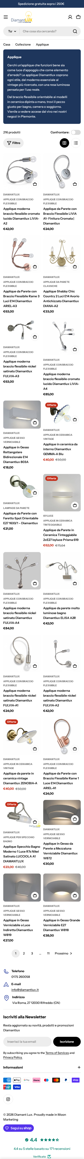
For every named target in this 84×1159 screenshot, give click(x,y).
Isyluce (48, 515)
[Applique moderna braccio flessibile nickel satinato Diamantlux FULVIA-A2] (62, 653)
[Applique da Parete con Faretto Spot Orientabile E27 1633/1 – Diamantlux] (22, 486)
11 (48, 953)
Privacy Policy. (12, 1057)
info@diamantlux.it (25, 990)
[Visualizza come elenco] (76, 143)
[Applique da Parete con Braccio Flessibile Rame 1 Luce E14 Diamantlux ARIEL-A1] (62, 736)
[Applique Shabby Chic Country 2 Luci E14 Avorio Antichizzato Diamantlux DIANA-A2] (62, 254)
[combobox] (42, 31)
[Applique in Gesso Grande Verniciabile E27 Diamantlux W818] (62, 888)
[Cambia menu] (5, 17)
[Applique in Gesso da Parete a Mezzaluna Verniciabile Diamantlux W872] (62, 812)
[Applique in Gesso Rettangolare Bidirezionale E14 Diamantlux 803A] (22, 415)
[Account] (70, 17)
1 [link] (15, 953)
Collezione (23, 44)
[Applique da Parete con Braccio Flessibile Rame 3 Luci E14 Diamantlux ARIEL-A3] (22, 254)
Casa (6, 44)
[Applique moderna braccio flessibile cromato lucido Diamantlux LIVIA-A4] (62, 336)
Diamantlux (11, 194)
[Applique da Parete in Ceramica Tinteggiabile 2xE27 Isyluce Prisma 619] (62, 492)
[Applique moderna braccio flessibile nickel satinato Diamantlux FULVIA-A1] (22, 653)
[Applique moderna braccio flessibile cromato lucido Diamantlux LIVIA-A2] (22, 171)
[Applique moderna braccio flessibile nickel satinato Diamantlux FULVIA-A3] (22, 330)
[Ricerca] (75, 31)
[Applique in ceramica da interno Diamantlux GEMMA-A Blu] (62, 413)
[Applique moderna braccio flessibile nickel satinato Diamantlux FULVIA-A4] (22, 570)
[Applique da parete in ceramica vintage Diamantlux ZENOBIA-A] (22, 736)
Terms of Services (57, 1053)
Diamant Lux (23, 1115)
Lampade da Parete (16, 508)
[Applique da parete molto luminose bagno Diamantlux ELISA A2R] (62, 570)
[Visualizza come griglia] (64, 143)
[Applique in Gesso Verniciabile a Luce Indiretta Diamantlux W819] (22, 888)
